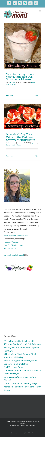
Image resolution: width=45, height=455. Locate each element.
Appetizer (34, 143)
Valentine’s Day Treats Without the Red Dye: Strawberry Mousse (20, 76)
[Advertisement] (22, 306)
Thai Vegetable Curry (13, 367)
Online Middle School (14, 254)
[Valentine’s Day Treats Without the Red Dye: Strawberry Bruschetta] (22, 116)
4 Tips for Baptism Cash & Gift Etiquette (22, 344)
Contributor (12, 82)
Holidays (13, 84)
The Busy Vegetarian (12, 242)
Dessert (33, 82)
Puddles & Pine (10, 248)
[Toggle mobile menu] (40, 11)
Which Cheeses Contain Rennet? (19, 341)
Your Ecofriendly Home (13, 245)
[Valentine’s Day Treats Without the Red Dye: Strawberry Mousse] (22, 46)
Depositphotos (30, 425)
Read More (9, 95)
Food (7, 84)
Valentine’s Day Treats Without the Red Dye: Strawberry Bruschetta (20, 137)
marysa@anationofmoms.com (16, 235)
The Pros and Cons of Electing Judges (21, 383)
